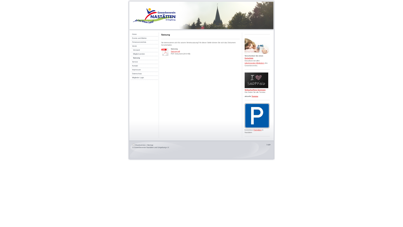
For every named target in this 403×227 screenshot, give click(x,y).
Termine (255, 96)
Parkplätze (257, 130)
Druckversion (140, 145)
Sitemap (150, 145)
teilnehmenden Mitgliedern (254, 63)
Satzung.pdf (175, 51)
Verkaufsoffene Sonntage (255, 90)
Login (269, 145)
